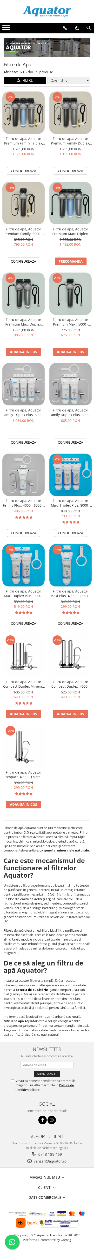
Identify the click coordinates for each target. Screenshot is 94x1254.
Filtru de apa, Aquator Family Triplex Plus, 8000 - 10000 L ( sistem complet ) (24, 412)
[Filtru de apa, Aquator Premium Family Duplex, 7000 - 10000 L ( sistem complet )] (70, 112)
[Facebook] (42, 1120)
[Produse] (6, 29)
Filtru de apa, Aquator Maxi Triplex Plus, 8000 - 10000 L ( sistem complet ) (70, 503)
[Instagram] (51, 1120)
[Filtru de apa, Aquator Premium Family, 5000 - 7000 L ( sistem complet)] (23, 203)
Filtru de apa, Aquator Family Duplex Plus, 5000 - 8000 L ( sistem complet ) (70, 412)
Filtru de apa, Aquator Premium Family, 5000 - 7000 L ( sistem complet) (23, 231)
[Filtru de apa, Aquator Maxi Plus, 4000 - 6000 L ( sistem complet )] (70, 565)
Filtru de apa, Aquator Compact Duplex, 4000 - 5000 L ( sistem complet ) (70, 684)
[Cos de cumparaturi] (77, 28)
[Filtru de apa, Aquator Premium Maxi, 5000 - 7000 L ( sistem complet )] (70, 294)
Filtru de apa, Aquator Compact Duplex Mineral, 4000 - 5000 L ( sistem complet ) (23, 684)
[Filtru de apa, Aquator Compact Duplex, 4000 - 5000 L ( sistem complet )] (70, 656)
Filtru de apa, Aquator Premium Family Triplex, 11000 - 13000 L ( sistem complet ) (23, 140)
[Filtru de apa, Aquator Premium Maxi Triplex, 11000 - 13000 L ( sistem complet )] (70, 203)
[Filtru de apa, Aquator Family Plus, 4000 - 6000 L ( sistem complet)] (23, 475)
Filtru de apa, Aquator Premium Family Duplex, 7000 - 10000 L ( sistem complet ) (70, 140)
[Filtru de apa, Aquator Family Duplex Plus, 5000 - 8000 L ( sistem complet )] (70, 384)
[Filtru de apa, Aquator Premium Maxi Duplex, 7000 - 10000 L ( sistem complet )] (23, 294)
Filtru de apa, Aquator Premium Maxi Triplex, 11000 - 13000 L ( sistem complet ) (70, 231)
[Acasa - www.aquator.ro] (47, 11)
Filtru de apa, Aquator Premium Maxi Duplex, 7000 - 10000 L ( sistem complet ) (23, 322)
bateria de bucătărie (32, 990)
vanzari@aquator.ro (50, 1161)
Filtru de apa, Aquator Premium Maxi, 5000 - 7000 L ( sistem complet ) (70, 322)
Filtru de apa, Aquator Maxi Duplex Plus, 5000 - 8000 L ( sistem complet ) (23, 593)
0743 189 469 (49, 1154)
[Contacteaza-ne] (65, 28)
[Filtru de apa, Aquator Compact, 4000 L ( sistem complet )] (23, 746)
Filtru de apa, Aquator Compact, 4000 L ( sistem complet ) (24, 774)
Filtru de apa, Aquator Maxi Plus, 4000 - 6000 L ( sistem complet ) (70, 593)
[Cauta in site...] (88, 28)
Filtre (26, 80)
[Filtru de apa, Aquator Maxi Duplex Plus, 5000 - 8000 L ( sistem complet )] (23, 565)
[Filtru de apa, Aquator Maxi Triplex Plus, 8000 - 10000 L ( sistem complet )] (70, 475)
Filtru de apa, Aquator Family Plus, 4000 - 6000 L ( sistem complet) (23, 503)
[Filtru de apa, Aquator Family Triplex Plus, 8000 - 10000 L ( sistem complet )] (23, 384)
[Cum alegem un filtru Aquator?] (47, 47)
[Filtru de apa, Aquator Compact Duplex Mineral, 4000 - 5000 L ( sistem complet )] (23, 656)
